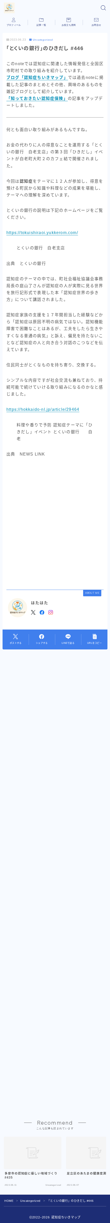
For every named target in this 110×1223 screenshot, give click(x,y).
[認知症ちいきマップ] (9, 8)
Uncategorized (43, 40)
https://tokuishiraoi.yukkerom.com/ (42, 232)
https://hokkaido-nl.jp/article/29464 (42, 409)
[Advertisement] (55, 523)
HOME (8, 1200)
